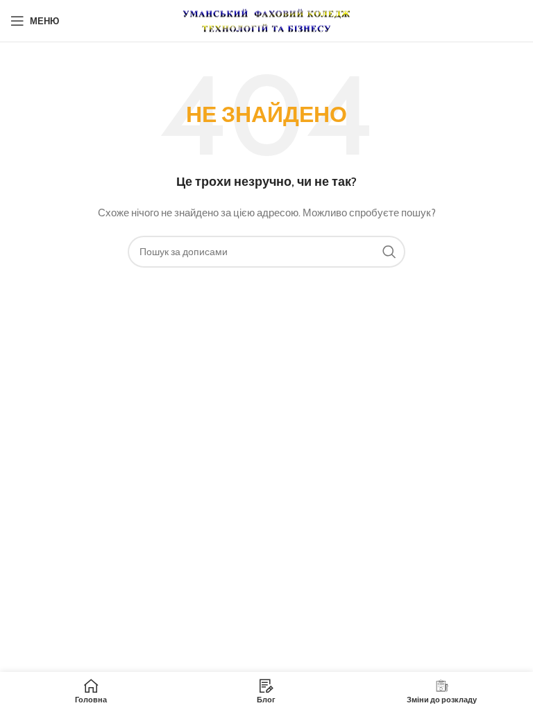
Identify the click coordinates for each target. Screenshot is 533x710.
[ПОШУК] (389, 252)
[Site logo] (266, 19)
